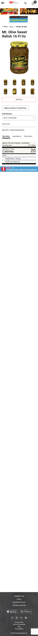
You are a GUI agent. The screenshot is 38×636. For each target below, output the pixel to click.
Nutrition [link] (6, 136)
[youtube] (26, 618)
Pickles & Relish (22, 27)
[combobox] (19, 117)
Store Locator (19, 605)
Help (19, 627)
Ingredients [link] (16, 136)
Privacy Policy (19, 622)
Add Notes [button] (6, 124)
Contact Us (19, 596)
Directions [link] (28, 136)
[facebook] (12, 618)
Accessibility (19, 629)
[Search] (23, 3)
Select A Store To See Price (15, 108)
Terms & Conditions (19, 624)
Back (5, 27)
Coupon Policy (19, 602)
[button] (5, 82)
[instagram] (17, 618)
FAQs (19, 599)
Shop (11, 27)
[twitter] (21, 618)
